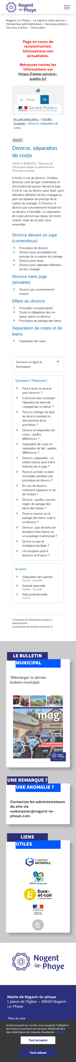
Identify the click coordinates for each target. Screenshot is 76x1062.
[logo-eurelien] (38, 890)
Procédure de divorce (33, 248)
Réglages (60, 1032)
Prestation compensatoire (36, 308)
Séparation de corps (32, 341)
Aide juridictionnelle (34, 594)
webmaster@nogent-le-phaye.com (32, 813)
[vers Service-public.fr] (38, 109)
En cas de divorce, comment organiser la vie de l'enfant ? (39, 490)
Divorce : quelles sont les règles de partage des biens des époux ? (39, 504)
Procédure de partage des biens (40, 320)
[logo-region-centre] (38, 873)
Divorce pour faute (31, 260)
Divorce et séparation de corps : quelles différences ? (38, 434)
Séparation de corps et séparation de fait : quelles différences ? (39, 448)
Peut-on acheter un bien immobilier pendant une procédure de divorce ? (38, 476)
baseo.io (48, 626)
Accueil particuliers (26, 119)
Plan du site (16, 1018)
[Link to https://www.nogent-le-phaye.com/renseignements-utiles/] (38, 925)
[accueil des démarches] (38, 90)
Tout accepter (38, 1040)
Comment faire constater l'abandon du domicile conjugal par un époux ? (38, 402)
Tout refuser (38, 1053)
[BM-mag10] (38, 694)
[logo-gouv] (38, 906)
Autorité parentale (33, 585)
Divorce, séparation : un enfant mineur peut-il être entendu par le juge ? (38, 462)
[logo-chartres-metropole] (38, 858)
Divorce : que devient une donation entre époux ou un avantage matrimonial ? (39, 532)
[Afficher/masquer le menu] (67, 7)
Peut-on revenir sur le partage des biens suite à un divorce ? (38, 518)
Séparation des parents (37, 577)
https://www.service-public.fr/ (38, 76)
